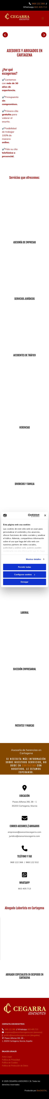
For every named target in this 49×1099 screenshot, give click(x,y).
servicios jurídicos (24, 298)
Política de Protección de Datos (15, 1066)
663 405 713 (40, 7)
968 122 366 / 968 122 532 (24, 862)
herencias (24, 427)
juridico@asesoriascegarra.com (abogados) (21, 1035)
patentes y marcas (24, 725)
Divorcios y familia (24, 484)
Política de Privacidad (11, 1060)
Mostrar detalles (33, 559)
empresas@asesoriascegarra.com (24, 832)
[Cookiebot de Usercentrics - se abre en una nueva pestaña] (29, 515)
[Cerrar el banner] (45, 515)
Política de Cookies (10, 1062)
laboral (25, 612)
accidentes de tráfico (24, 355)
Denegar (24, 582)
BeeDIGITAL (42, 1090)
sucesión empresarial (24, 669)
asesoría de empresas (24, 242)
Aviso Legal (7, 1057)
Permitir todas (24, 567)
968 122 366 (38, 3)
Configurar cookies (23, 574)
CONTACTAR (29, 765)
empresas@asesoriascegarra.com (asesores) (23, 1032)
